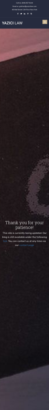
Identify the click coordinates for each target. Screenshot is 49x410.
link (5, 240)
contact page (26, 245)
